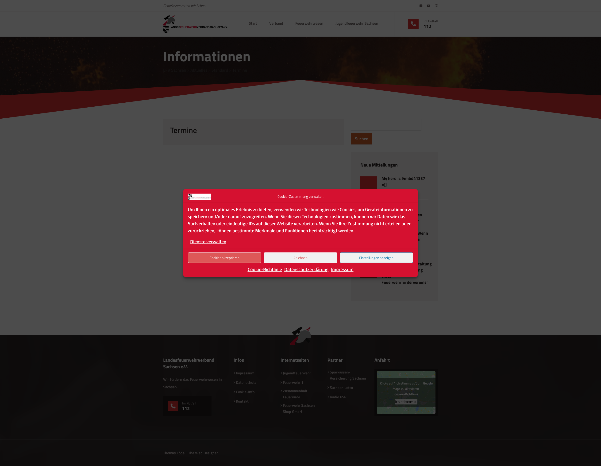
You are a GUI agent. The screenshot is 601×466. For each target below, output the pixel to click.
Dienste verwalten (208, 241)
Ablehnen (300, 257)
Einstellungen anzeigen (376, 257)
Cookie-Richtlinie (265, 269)
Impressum (342, 269)
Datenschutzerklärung (306, 269)
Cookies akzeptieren (224, 257)
